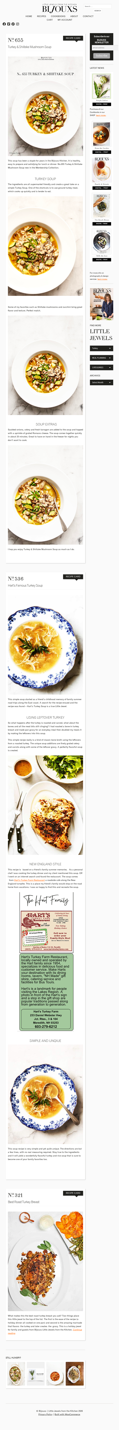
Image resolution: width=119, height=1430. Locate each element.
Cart (50, 20)
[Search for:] (98, 6)
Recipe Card (73, 38)
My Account (65, 20)
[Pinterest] (13, 24)
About (74, 16)
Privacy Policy (45, 1414)
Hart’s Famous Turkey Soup (25, 585)
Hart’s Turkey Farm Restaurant (29, 880)
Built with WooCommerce (67, 1414)
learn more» (101, 115)
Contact (88, 16)
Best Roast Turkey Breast (23, 1202)
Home (29, 16)
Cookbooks (58, 16)
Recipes (41, 16)
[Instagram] (17, 24)
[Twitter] (8, 24)
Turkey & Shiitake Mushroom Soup (29, 47)
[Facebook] (4, 24)
